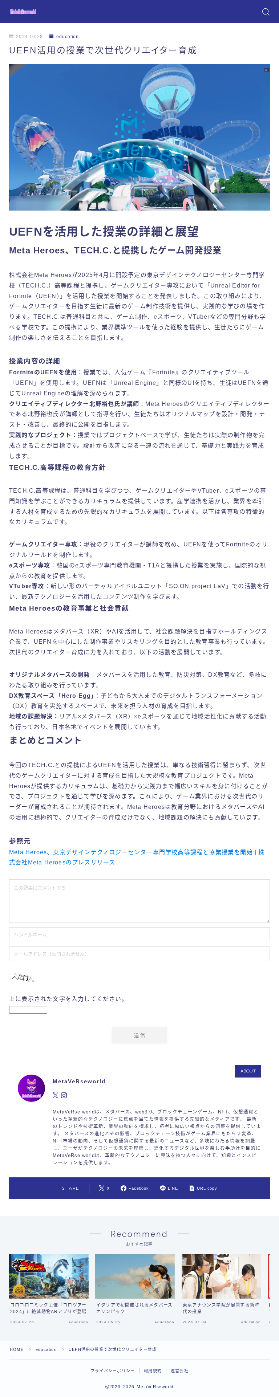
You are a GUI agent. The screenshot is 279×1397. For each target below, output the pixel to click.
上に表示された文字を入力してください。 (68, 999)
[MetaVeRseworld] (23, 11)
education (67, 36)
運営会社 (180, 1371)
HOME (17, 1349)
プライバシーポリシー (112, 1371)
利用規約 (153, 1371)
